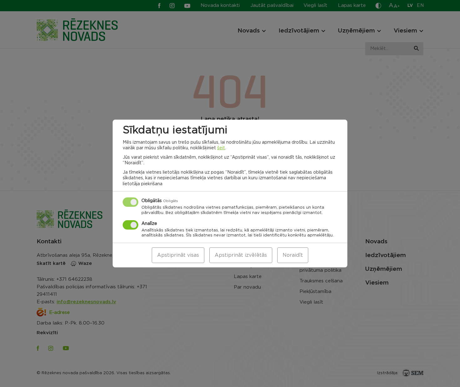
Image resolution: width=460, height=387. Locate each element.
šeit (221, 148)
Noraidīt (293, 255)
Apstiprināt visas (178, 255)
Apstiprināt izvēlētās (241, 255)
